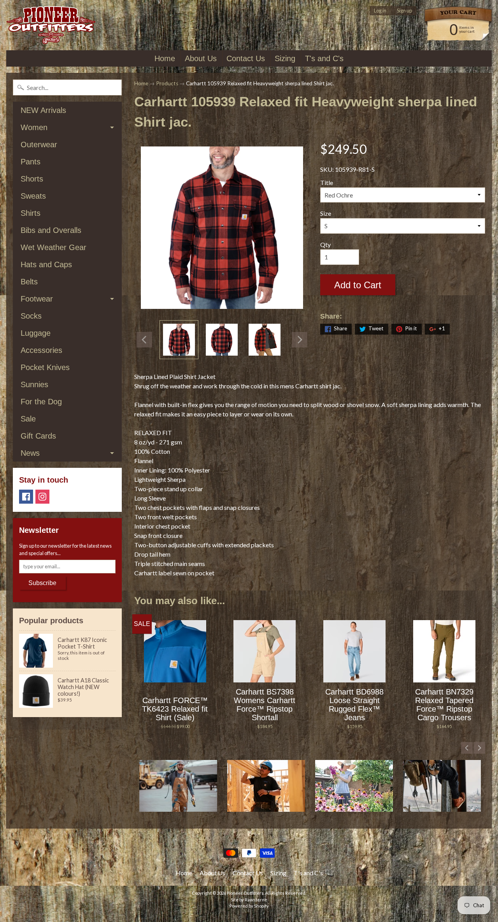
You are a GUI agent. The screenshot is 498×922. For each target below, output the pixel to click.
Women (34, 127)
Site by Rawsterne (249, 899)
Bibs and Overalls (51, 230)
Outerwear (39, 144)
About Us (201, 58)
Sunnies (34, 384)
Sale (28, 418)
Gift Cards (38, 436)
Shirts (30, 213)
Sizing (285, 58)
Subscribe (42, 583)
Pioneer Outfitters (245, 893)
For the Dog (41, 401)
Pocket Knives (45, 367)
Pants (30, 161)
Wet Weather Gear (53, 247)
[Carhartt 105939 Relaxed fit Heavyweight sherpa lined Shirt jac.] (179, 339)
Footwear (37, 298)
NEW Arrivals (43, 110)
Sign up (404, 10)
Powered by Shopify (249, 905)
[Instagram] (42, 497)
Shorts (32, 179)
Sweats (33, 196)
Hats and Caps (46, 264)
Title (326, 182)
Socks (31, 316)
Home (164, 58)
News (30, 453)
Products (167, 83)
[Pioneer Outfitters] (50, 25)
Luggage (36, 333)
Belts (29, 281)
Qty (325, 244)
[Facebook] (26, 497)
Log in (380, 10)
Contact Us (245, 58)
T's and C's (324, 58)
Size (325, 213)
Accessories (41, 350)
